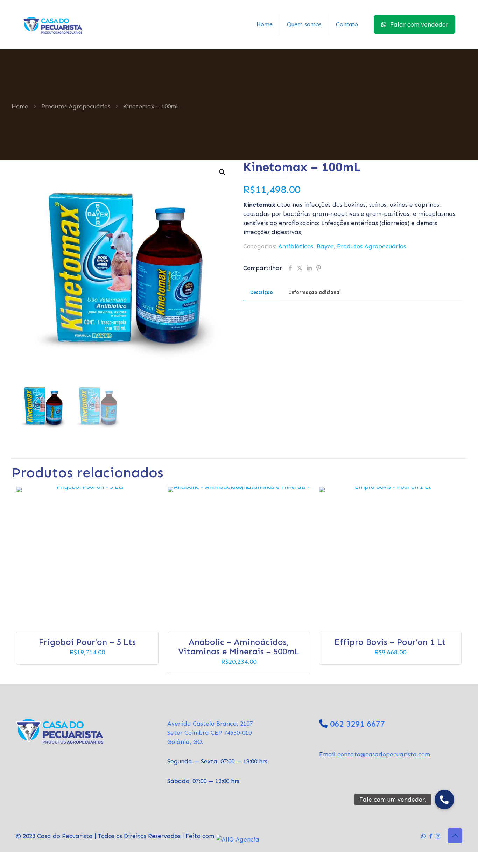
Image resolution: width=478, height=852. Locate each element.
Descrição (261, 292)
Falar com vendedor (419, 24)
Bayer (325, 246)
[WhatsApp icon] (423, 836)
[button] (223, 172)
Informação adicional (315, 292)
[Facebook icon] (430, 836)
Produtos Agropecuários (75, 106)
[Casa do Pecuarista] (52, 24)
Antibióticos (295, 246)
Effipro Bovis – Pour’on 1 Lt (390, 642)
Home (20, 106)
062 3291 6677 (357, 724)
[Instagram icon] (438, 836)
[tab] (261, 293)
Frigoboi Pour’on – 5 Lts (87, 642)
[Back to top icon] (455, 835)
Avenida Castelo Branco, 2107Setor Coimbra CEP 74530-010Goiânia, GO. (210, 732)
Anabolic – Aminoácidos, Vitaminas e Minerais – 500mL (239, 646)
